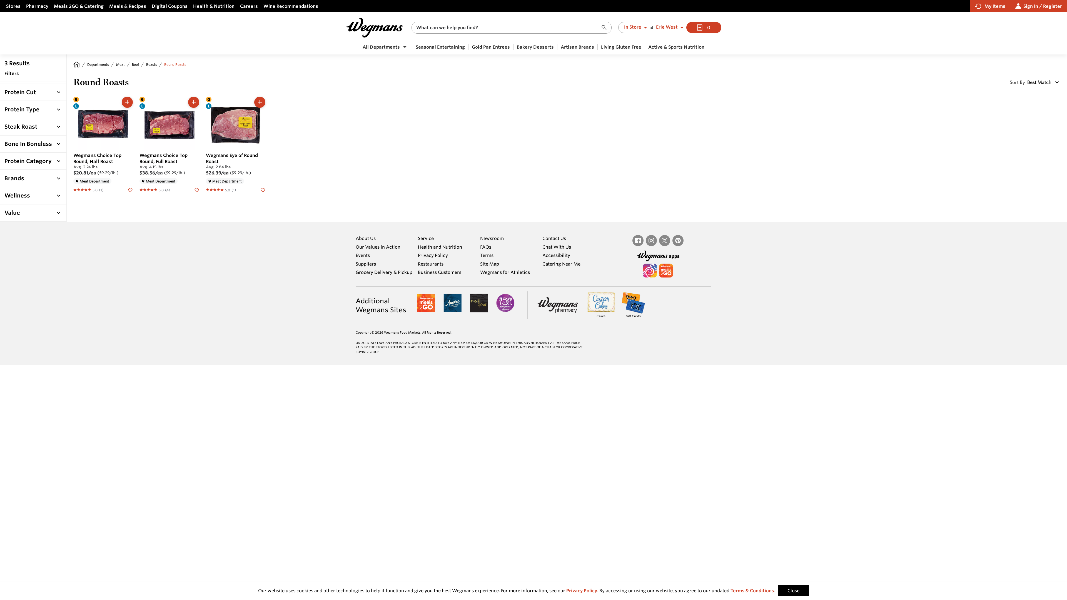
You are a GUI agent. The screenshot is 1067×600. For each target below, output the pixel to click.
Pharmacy (37, 6)
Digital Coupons (170, 6)
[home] (76, 64)
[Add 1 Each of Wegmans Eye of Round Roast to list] (259, 102)
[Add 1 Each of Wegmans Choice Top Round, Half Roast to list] (127, 102)
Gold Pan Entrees (491, 47)
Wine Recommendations (290, 6)
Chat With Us (556, 247)
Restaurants (430, 264)
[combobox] (512, 28)
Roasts (151, 64)
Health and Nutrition (440, 247)
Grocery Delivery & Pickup (384, 272)
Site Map (489, 264)
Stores (13, 6)
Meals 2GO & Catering (79, 6)
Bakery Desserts (535, 47)
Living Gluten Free (621, 47)
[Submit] (605, 27)
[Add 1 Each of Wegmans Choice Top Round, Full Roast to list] (193, 102)
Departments (98, 64)
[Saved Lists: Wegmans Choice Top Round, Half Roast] (130, 189)
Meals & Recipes (127, 6)
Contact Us (554, 238)
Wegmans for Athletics (505, 272)
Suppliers (366, 264)
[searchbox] (508, 27)
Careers (249, 6)
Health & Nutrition (214, 6)
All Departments (381, 47)
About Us (366, 238)
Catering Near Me (561, 264)
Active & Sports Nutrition (676, 47)
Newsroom (492, 238)
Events (363, 255)
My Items (994, 6)
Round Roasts (175, 64)
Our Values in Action (378, 247)
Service (426, 238)
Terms (486, 255)
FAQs (485, 247)
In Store (632, 27)
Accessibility (556, 255)
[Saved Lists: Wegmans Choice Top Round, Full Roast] (196, 189)
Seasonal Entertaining (440, 47)
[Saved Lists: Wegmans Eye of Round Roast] (262, 189)
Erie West (667, 27)
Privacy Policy (433, 255)
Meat (120, 64)
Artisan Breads (577, 47)
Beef (135, 64)
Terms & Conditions (752, 590)
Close (793, 590)
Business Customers (439, 272)
